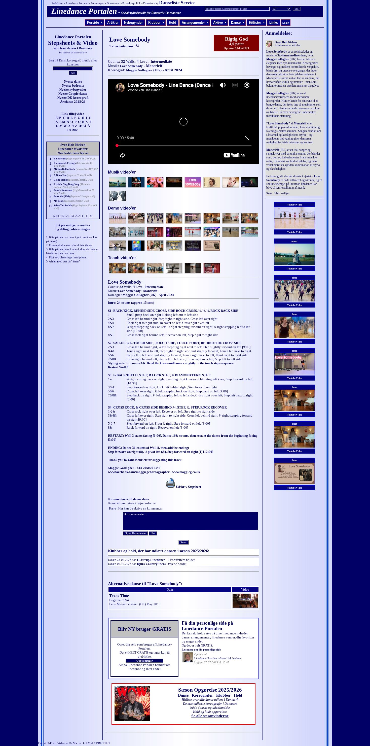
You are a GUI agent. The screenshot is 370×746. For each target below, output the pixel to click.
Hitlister (257, 22)
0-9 (69, 130)
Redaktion (57, 3)
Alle (75, 130)
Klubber (156, 22)
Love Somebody (131, 66)
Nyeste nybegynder (72, 89)
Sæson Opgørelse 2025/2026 (210, 690)
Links (273, 22)
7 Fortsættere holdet (181, 560)
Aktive (220, 22)
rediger (285, 193)
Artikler (113, 22)
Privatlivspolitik (131, 3)
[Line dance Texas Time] (245, 606)
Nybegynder (133, 22)
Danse (238, 22)
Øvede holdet (177, 564)
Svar (269, 193)
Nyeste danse (73, 81)
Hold (172, 22)
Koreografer (202, 695)
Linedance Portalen (77, 3)
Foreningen (97, 3)
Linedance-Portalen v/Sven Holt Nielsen (217, 658)
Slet (277, 193)
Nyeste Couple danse (72, 93)
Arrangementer (195, 22)
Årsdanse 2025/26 (73, 102)
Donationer (113, 3)
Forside (95, 22)
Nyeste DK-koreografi (73, 97)
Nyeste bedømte (73, 85)
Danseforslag (150, 3)
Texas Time (119, 596)
